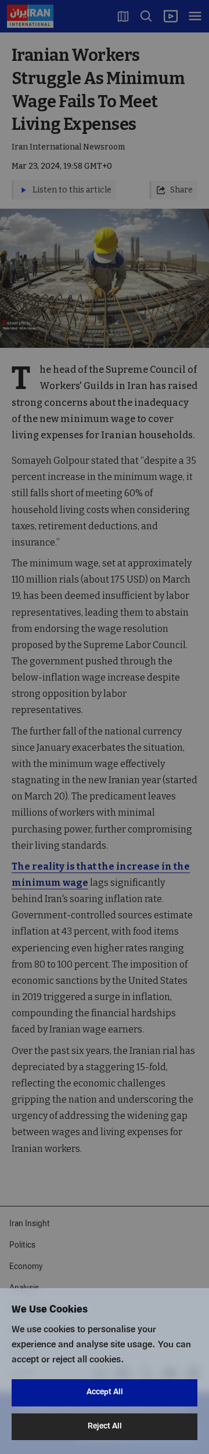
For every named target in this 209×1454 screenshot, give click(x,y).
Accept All (105, 1392)
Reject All (105, 1426)
